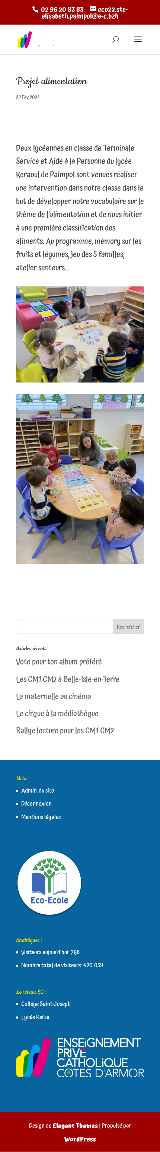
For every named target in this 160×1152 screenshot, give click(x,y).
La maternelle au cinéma (53, 697)
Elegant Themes (75, 1126)
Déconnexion (36, 804)
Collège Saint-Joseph (46, 1004)
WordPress (80, 1139)
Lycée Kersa (35, 1017)
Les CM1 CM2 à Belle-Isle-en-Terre (67, 679)
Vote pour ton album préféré (59, 662)
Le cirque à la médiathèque (57, 714)
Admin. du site (37, 791)
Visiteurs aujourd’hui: (46, 952)
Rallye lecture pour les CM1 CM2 (65, 731)
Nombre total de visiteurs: (52, 965)
